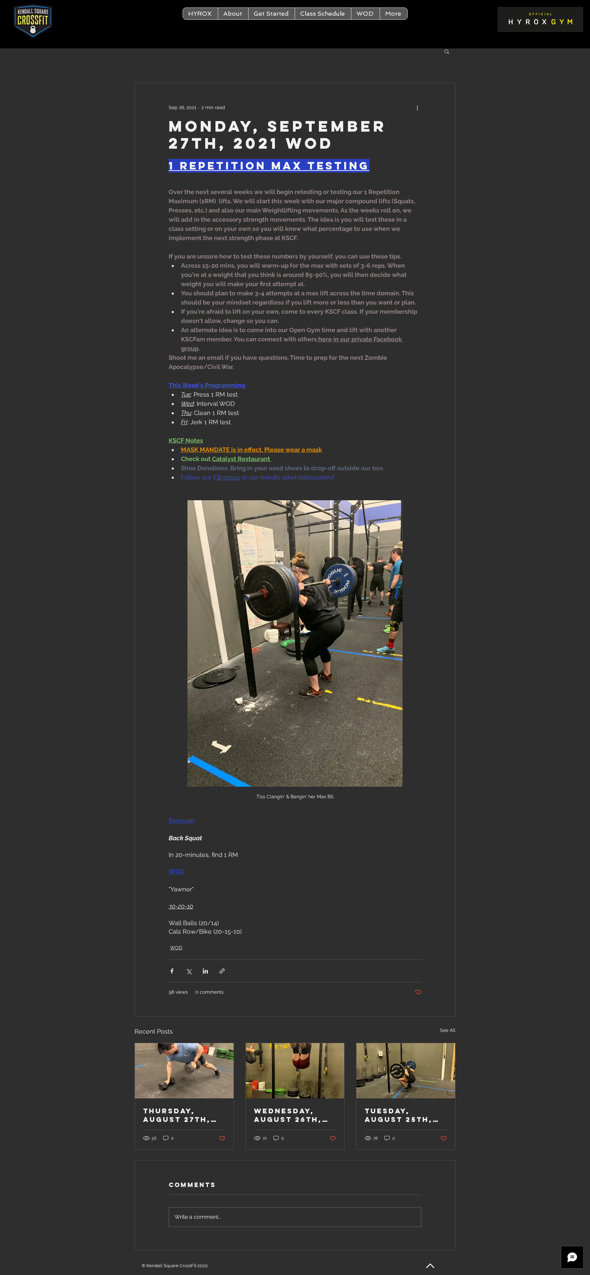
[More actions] (417, 107)
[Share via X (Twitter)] (188, 971)
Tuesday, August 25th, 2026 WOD (399, 1115)
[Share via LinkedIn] (205, 971)
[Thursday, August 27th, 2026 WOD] (184, 1070)
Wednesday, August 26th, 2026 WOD (288, 1115)
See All (447, 1030)
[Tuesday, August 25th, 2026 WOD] (405, 1070)
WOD (176, 947)
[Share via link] (222, 971)
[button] (233, 13)
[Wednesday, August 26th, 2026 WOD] (295, 1070)
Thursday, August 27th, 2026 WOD (177, 1115)
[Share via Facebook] (172, 971)
